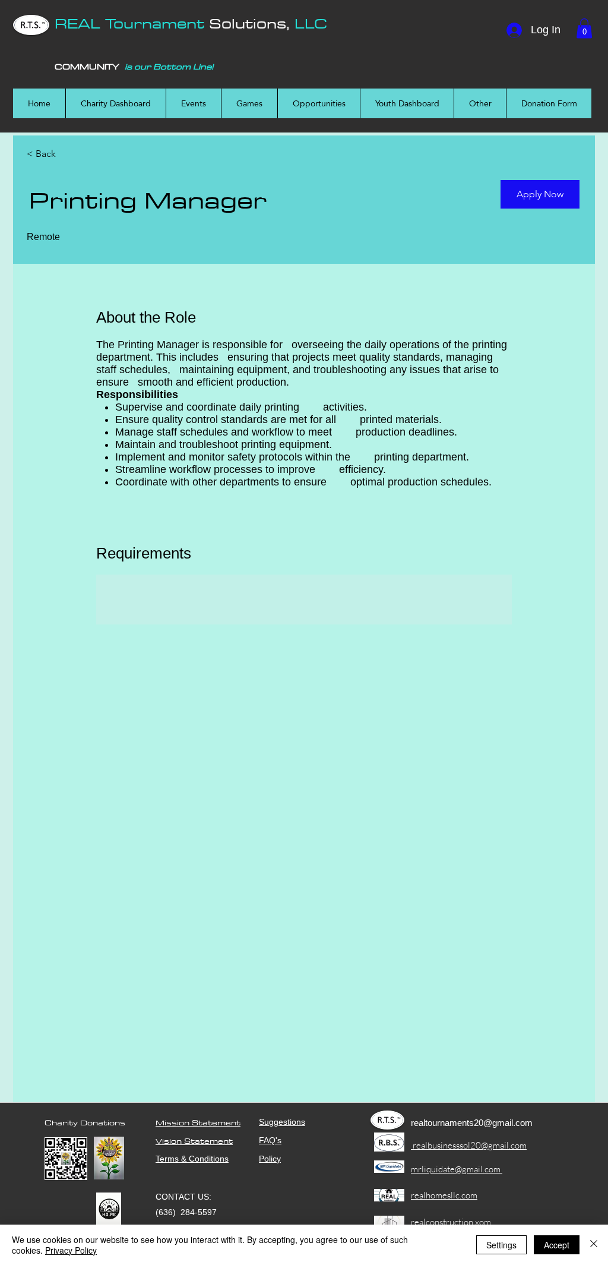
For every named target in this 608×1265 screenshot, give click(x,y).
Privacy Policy (71, 1250)
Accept (556, 1245)
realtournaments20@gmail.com (472, 1123)
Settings (501, 1245)
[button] (584, 28)
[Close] (594, 1244)
